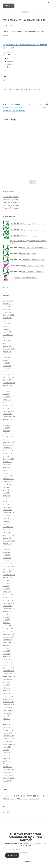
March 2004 (7, 761)
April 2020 (6, 397)
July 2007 (6, 648)
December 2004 (8, 736)
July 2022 (6, 321)
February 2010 (8, 561)
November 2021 (8, 343)
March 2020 (7, 400)
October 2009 (7, 572)
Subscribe (12, 855)
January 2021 (7, 371)
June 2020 (6, 391)
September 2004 (9, 744)
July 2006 (6, 682)
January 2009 (7, 597)
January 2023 (7, 304)
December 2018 (8, 442)
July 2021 (6, 354)
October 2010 (7, 538)
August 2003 (7, 781)
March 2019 (7, 433)
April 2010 (6, 555)
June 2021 (6, 357)
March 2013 (7, 470)
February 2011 (8, 527)
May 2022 (6, 326)
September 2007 (9, 642)
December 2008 (8, 600)
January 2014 (7, 453)
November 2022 (8, 309)
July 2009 (6, 580)
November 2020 (8, 377)
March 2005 (7, 727)
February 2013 (8, 473)
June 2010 (6, 549)
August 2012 (7, 487)
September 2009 (9, 575)
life (17, 798)
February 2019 (8, 436)
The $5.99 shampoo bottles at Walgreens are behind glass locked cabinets (14, 107)
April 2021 (6, 363)
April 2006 (6, 690)
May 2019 (6, 428)
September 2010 (9, 541)
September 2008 (9, 609)
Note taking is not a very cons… (32, 224)
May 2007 (6, 654)
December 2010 (8, 532)
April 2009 (6, 589)
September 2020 (9, 383)
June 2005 (6, 719)
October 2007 (7, 640)
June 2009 (6, 583)
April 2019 (6, 431)
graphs (38, 795)
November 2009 (8, 569)
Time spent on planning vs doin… (33, 260)
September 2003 (9, 778)
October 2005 (7, 707)
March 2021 (7, 366)
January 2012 (7, 501)
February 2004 (8, 764)
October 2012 (7, 484)
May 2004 (6, 755)
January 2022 (7, 337)
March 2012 (7, 498)
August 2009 (7, 577)
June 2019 (6, 425)
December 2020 (8, 374)
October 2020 (7, 380)
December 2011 (8, 504)
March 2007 (7, 659)
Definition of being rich (29, 236)
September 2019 (9, 417)
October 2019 (7, 414)
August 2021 (7, 352)
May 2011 (6, 518)
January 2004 (7, 767)
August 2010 (7, 544)
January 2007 (7, 665)
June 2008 (6, 617)
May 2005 (6, 721)
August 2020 (7, 385)
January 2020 (7, 405)
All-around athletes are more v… (26, 278)
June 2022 (6, 323)
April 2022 (6, 329)
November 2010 (8, 535)
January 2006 (7, 699)
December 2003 (8, 769)
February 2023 (8, 301)
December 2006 (8, 668)
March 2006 (7, 693)
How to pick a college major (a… (32, 272)
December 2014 (8, 445)
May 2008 (6, 620)
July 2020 (6, 388)
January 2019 (7, 439)
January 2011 (7, 529)
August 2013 (7, 462)
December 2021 (8, 340)
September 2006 (9, 676)
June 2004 (6, 753)
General (24, 89)
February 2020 (8, 402)
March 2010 (7, 558)
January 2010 (7, 563)
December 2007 (8, 634)
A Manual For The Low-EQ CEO (33, 266)
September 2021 (9, 349)
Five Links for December (11, 202)
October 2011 (7, 510)
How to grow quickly (28, 254)
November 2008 (8, 603)
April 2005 (6, 724)
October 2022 (7, 312)
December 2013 (8, 456)
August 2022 (7, 318)
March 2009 (7, 592)
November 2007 (8, 637)
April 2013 (6, 467)
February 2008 (8, 628)
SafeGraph (32, 799)
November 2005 (8, 705)
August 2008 (7, 611)
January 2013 (7, 476)
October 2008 (7, 606)
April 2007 (6, 657)
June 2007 (6, 651)
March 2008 (7, 625)
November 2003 (8, 772)
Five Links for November (11, 205)
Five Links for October (10, 208)
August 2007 (7, 645)
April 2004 (6, 758)
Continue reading (25, 861)
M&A (20, 799)
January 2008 (7, 631)
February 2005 (8, 730)
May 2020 (6, 394)
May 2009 (6, 586)
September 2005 (9, 710)
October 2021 (7, 346)
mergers (25, 799)
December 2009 (8, 566)
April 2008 (6, 623)
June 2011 (6, 515)
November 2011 (8, 507)
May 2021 (6, 360)
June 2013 (6, 465)
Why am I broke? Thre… (18, 241)
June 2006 (6, 685)
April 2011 (6, 521)
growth (6, 798)
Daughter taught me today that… (33, 230)
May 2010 (6, 552)
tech (37, 799)
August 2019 (7, 419)
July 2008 (6, 614)
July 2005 (6, 716)
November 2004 (8, 738)
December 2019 (8, 408)
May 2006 (6, 688)
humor (12, 799)
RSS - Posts (7, 812)
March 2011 (7, 524)
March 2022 (7, 332)
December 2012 (8, 479)
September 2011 (9, 513)
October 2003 (7, 775)
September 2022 (9, 315)
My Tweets (7, 287)
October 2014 (7, 448)
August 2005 (7, 713)
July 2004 (6, 750)
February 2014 (8, 450)
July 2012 (6, 490)
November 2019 (8, 411)
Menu (25, 11)
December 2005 (8, 702)
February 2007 (8, 662)
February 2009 (8, 594)
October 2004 (7, 741)
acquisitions (6, 796)
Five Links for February (11, 197)
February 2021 (8, 369)
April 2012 (6, 496)
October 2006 (7, 673)
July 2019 (6, 422)
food (30, 795)
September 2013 (9, 459)
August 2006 (7, 679)
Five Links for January (10, 199)
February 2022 (8, 335)
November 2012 (8, 481)
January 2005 (7, 733)
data (25, 795)
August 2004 (7, 747)
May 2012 (6, 493)
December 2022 (8, 306)
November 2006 (8, 671)
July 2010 (6, 546)
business (16, 795)
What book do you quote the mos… (34, 248)
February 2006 (8, 696)
